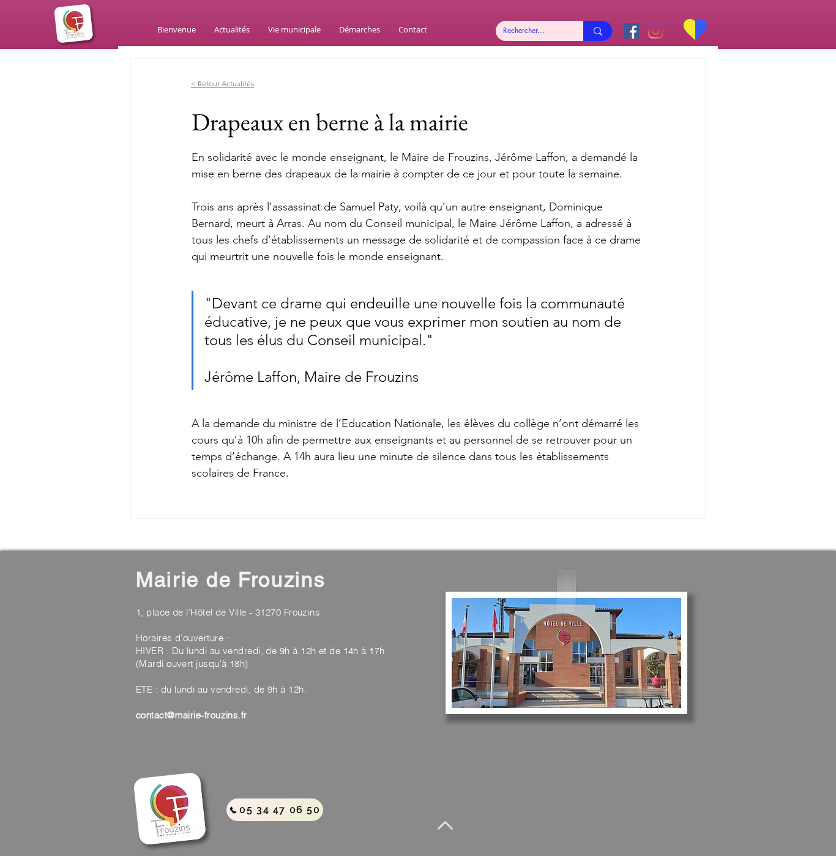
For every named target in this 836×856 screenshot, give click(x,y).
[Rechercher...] (598, 31)
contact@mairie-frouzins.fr (191, 715)
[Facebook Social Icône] (631, 31)
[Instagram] (655, 31)
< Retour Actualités (222, 83)
